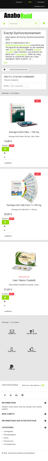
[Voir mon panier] (44, 24)
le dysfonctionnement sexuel (18, 44)
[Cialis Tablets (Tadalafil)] (24, 261)
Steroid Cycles (32, 333)
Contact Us (12, 333)
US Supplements (9, 444)
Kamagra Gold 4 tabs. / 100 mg (24, 132)
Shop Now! (12, 351)
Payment (12, 369)
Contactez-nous (39, 6)
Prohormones (8, 441)
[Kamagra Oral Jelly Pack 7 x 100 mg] (24, 188)
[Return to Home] (4, 69)
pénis (22, 49)
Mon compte (8, 414)
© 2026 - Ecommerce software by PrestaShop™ (18, 453)
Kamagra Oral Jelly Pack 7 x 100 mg (24, 205)
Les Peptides (8, 431)
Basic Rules (32, 351)
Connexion (40, 2)
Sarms (5, 438)
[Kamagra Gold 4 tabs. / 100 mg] (24, 115)
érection (13, 49)
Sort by (6, 86)
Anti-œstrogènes (9, 435)
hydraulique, (21, 54)
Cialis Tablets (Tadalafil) (24, 280)
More (5, 62)
